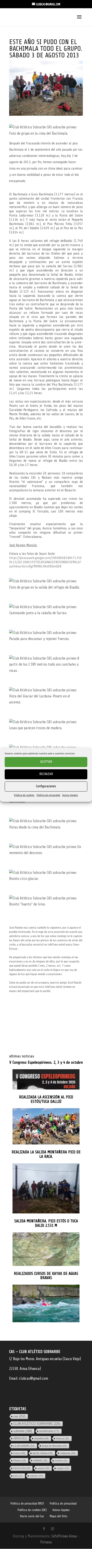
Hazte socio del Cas (32, 1516)
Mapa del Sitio (58, 1516)
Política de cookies (24, 794)
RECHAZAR (46, 774)
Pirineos (46, 1542)
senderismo (49, 1431)
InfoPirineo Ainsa (64, 1536)
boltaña (61, 1460)
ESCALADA (21, 1468)
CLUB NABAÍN (24, 1445)
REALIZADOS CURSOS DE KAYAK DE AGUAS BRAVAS (46, 1276)
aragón (63, 1468)
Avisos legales (70, 794)
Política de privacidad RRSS (27, 1503)
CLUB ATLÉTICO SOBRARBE (36, 1423)
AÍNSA (20, 1438)
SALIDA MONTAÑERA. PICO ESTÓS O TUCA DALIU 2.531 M (46, 1223)
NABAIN (40, 1460)
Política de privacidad (48, 794)
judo (18, 1475)
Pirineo (19, 1460)
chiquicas (67, 1453)
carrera (43, 1468)
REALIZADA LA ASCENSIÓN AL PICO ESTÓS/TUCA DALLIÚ (46, 1099)
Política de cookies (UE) (32, 1510)
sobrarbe (22, 1431)
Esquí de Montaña (54, 1445)
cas (19, 1416)
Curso (19, 1453)
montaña (41, 1438)
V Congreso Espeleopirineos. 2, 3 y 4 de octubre (46, 1062)
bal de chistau (43, 1453)
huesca (62, 1438)
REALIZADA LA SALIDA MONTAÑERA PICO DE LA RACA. (46, 1154)
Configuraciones (46, 786)
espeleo (36, 1475)
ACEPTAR (46, 762)
